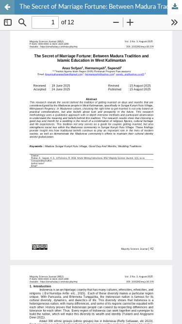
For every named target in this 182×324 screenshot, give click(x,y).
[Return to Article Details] (7, 7)
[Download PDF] (174, 7)
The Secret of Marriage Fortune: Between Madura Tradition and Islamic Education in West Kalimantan (100, 7)
